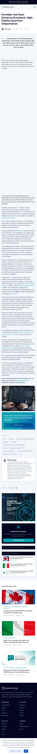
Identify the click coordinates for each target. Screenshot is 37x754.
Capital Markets (9, 606)
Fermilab (5, 442)
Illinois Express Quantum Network (14, 445)
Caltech (11, 439)
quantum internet (9, 451)
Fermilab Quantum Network (26, 285)
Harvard (14, 442)
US (20, 454)
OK (26, 751)
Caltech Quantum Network (25, 439)
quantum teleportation (25, 451)
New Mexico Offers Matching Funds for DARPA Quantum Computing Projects (21, 571)
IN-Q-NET (14, 294)
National (18, 606)
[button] (9, 488)
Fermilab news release (8, 218)
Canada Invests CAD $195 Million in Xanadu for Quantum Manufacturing (21, 557)
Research (27, 29)
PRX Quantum (19, 231)
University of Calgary (10, 454)
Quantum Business (10, 638)
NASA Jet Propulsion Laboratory (13, 448)
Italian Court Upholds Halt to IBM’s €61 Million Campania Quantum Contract (21, 564)
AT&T (4, 439)
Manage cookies (15, 751)
